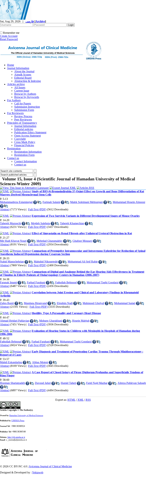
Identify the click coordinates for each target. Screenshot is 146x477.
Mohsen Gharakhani (50, 320)
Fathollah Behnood (66, 282)
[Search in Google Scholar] (35, 202)
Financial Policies (24, 145)
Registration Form (24, 154)
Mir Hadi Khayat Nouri (13, 240)
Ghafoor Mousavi (82, 240)
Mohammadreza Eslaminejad (16, 202)
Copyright (20, 138)
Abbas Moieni (40, 362)
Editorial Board (23, 77)
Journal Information (18, 68)
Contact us (13, 158)
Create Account (8, 36)
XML (80, 399)
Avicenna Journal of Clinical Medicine (50, 466)
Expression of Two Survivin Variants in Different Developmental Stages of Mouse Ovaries (86, 215)
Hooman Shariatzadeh (12, 382)
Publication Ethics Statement (30, 132)
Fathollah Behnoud (11, 341)
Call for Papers (22, 103)
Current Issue (21, 90)
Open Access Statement (27, 135)
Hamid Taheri (68, 382)
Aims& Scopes (22, 74)
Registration (14, 148)
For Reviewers (15, 113)
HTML (71, 399)
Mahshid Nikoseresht (46, 261)
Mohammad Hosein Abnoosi (129, 202)
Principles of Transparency (22, 122)
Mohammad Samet (124, 303)
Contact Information (25, 161)
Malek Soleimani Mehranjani (86, 202)
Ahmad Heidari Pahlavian (14, 320)
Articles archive (16, 84)
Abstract (4, 209)
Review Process (23, 116)
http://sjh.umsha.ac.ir (16, 437)
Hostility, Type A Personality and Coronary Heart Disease (66, 313)
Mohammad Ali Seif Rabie (83, 261)
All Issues (19, 87)
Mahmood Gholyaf (93, 303)
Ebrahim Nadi (65, 303)
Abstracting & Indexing (27, 81)
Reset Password (9, 39)
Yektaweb (37, 472)
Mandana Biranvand (35, 303)
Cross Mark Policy (24, 142)
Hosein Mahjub (81, 320)
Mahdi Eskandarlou (11, 362)
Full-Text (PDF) (37, 209)
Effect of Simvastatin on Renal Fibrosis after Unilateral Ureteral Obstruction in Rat (82, 233)
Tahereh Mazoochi (10, 223)
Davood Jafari (43, 382)
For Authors (14, 100)
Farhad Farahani (36, 282)
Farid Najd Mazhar (97, 382)
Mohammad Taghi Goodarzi (103, 282)
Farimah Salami (51, 202)
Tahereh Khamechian (72, 223)
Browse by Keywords (26, 97)
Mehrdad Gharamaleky (49, 240)
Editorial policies (23, 129)
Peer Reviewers (23, 119)
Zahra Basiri (7, 303)
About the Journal (24, 71)
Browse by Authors (25, 93)
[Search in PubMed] (39, 202)
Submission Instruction (27, 106)
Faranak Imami (8, 282)
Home (10, 64)
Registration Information (28, 151)
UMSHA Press (17, 420)
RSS (88, 399)
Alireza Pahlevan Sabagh (132, 382)
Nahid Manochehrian (12, 261)
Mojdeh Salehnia (40, 223)
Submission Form (24, 109)
